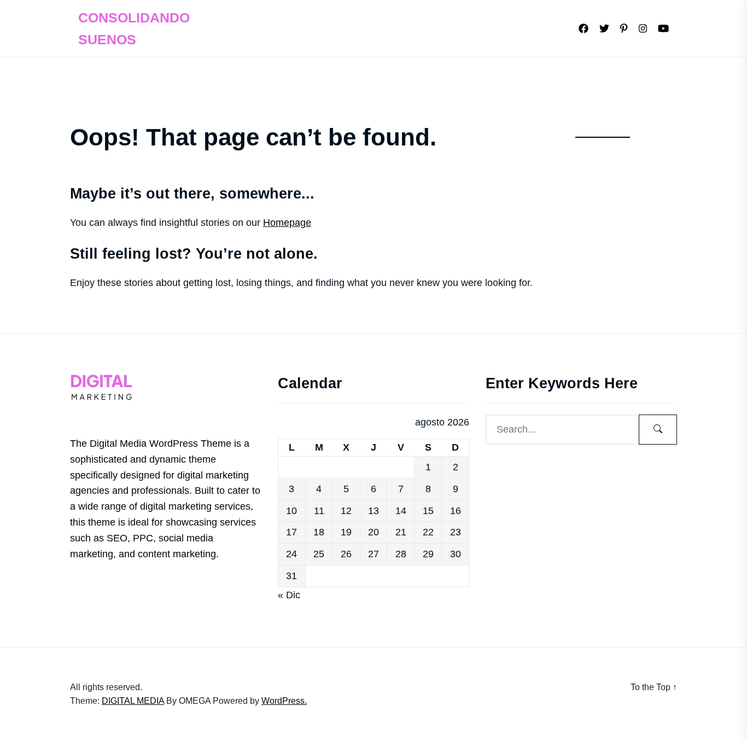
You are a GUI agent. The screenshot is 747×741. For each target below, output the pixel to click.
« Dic (289, 595)
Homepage (287, 222)
